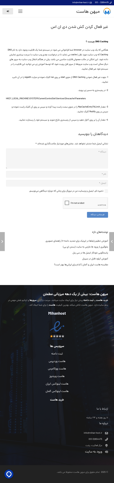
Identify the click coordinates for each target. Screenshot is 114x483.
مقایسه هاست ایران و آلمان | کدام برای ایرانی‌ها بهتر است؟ (81, 265)
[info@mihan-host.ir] (105, 433)
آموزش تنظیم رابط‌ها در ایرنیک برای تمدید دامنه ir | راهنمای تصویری (77, 241)
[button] (20, 11)
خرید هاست (102, 300)
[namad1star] (57, 330)
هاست (52, 305)
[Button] (7, 11)
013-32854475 (95, 439)
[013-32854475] (105, 439)
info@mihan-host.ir (93, 433)
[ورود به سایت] (105, 451)
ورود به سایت (93, 451)
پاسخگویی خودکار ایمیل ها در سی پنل (90, 253)
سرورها (33, 300)
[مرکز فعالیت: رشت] (105, 445)
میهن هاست (99, 294)
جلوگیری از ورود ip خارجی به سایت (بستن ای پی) (85, 247)
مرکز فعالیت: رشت (94, 445)
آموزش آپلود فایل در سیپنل (95, 259)
